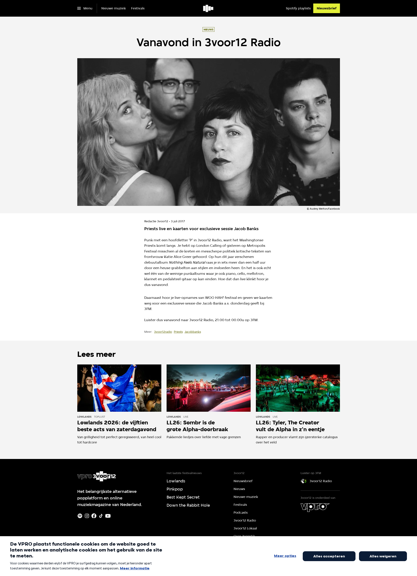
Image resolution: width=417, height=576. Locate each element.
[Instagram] (87, 515)
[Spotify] (80, 515)
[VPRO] (315, 507)
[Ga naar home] (208, 8)
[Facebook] (94, 515)
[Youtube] (108, 515)
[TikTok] (101, 515)
